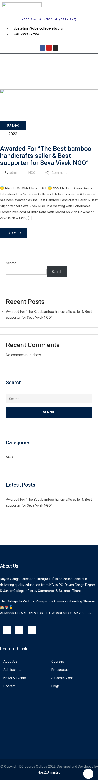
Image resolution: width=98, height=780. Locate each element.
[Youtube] (49, 48)
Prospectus (60, 670)
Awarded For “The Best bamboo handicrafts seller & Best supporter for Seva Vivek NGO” (45, 156)
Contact (9, 686)
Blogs (55, 686)
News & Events (14, 678)
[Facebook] (42, 48)
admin (13, 173)
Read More (14, 233)
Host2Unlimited (49, 772)
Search (11, 263)
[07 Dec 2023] (49, 93)
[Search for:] (49, 398)
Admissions (12, 670)
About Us (10, 661)
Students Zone (62, 678)
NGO (31, 173)
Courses (57, 661)
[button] (49, 60)
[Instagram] (55, 48)
